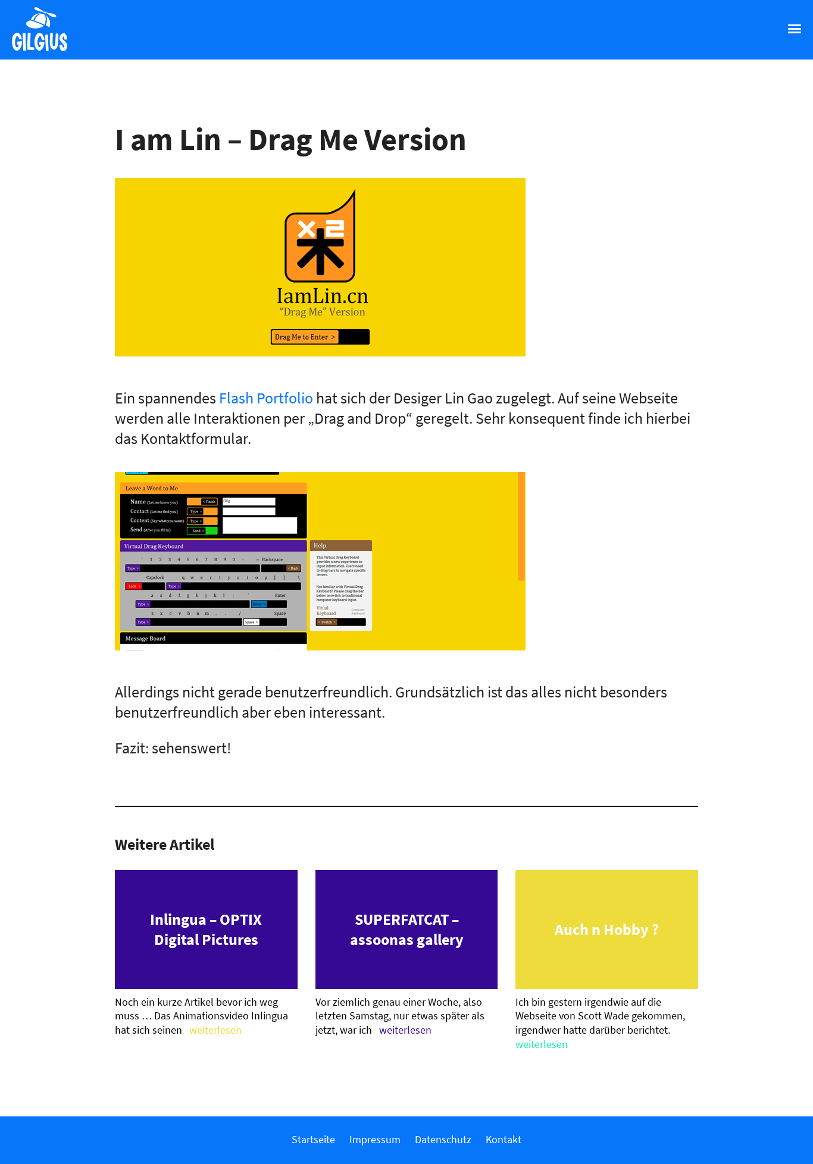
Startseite (313, 1139)
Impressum (375, 1139)
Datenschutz (443, 1139)
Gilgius (33, 50)
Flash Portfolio (266, 398)
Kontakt (503, 1139)
